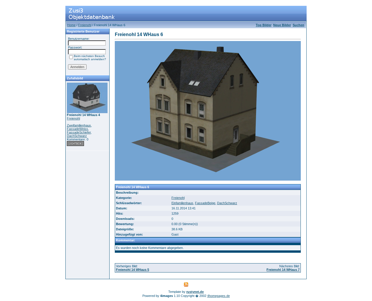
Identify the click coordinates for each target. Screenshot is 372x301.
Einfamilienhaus (182, 203)
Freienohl (84, 25)
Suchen (298, 25)
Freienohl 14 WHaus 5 (132, 269)
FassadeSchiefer (79, 132)
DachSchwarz (77, 136)
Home (71, 25)
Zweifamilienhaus (79, 125)
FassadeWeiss (77, 129)
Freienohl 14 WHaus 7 (283, 269)
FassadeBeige (205, 203)
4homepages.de (218, 296)
